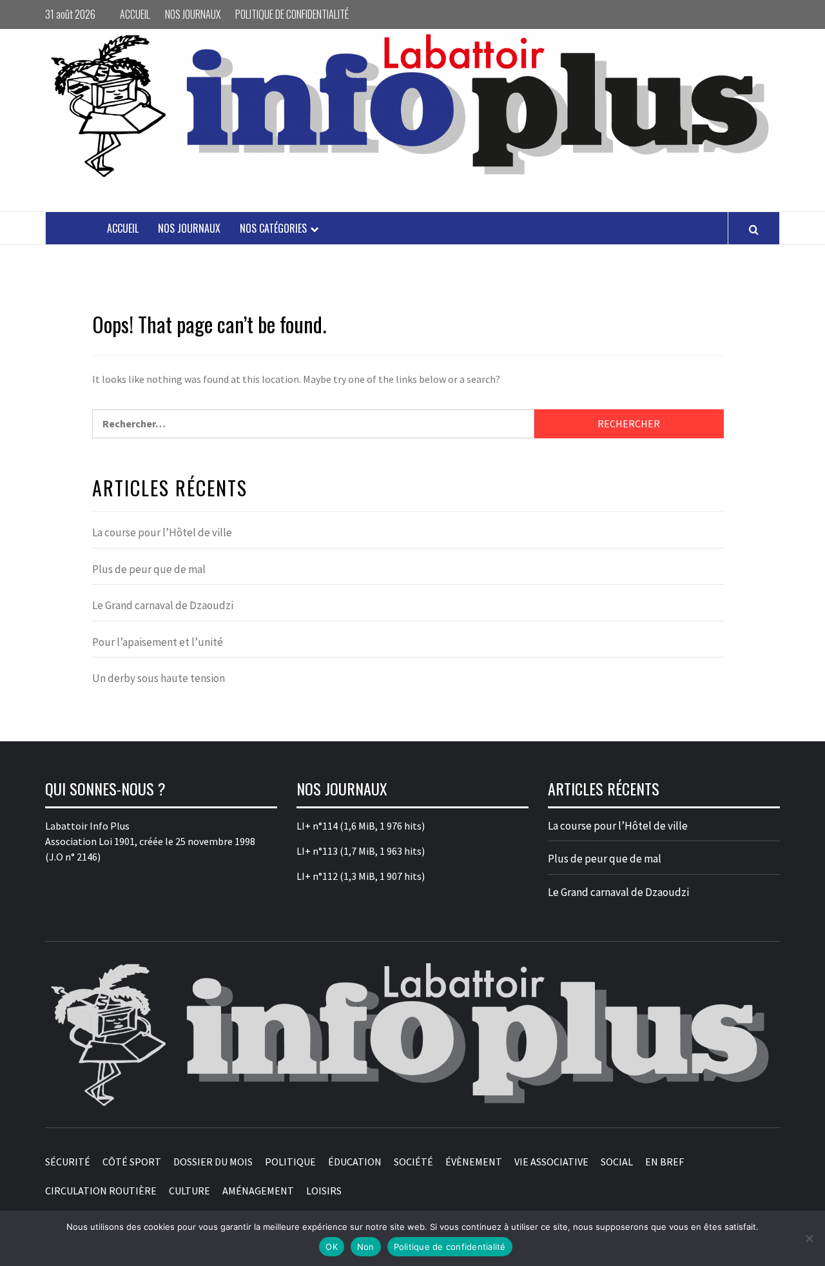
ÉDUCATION (355, 1161)
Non (365, 1247)
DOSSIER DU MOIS (213, 1161)
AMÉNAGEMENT (258, 1190)
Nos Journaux (192, 14)
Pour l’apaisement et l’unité (157, 642)
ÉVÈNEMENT (473, 1161)
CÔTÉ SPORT (131, 1161)
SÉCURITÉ (67, 1161)
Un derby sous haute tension (158, 678)
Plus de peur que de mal (149, 569)
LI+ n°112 (317, 876)
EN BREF (664, 1161)
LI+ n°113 (317, 850)
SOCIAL (617, 1161)
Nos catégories (273, 228)
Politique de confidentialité (292, 14)
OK (331, 1247)
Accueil (135, 14)
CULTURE (189, 1190)
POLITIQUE (290, 1161)
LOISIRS (324, 1190)
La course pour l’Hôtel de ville (162, 532)
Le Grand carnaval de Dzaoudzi (162, 605)
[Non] (808, 1238)
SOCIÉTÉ (413, 1161)
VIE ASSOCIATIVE (551, 1161)
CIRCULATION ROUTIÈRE (101, 1190)
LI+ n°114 (317, 825)
